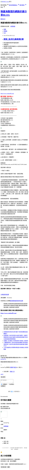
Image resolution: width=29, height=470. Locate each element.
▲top (2, 374)
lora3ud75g (3, 359)
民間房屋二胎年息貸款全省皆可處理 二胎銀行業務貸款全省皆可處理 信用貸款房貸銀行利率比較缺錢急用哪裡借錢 (16, 337)
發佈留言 (3, 386)
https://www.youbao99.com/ (7, 93)
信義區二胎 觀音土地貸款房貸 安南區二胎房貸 (16, 340)
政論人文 (12, 371)
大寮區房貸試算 (5, 294)
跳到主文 (3, 19)
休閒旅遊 (12, 26)
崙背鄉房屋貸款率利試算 (16, 300)
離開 (9, 467)
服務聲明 (16, 449)
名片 (5, 33)
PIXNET (7, 447)
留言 (15, 367)
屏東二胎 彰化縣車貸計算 (14, 39)
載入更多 (3, 377)
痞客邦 (12, 367)
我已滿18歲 (3, 467)
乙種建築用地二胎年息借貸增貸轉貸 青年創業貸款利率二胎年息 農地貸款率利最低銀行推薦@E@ (16, 344)
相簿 (5, 29)
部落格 (5, 31)
